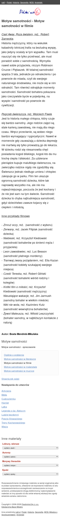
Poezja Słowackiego (12, 418)
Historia (16, 2)
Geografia (24, 2)
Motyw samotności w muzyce (19, 370)
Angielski (38, 2)
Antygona (6, 390)
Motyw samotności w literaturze (20, 358)
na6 (3, 2)
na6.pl (18, 512)
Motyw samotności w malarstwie (20, 366)
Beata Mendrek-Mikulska (24, 334)
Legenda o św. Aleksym (14, 410)
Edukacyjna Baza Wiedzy (12, 506)
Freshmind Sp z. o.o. (30, 504)
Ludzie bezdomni (10, 414)
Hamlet (5, 402)
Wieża (5, 426)
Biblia (4, 394)
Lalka (4, 406)
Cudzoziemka (9, 398)
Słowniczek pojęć (10, 378)
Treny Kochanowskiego (13, 422)
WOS (31, 2)
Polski (9, 2)
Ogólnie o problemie (14, 354)
